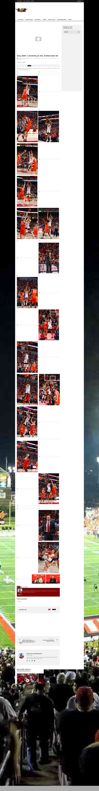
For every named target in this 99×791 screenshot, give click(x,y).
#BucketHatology (29, 723)
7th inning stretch (29, 732)
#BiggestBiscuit (29, 721)
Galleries (19, 1)
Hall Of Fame (26, 1)
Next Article (51, 638)
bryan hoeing (34, 737)
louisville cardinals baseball (23, 750)
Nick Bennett (20, 757)
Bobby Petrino (27, 737)
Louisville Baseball (35, 746)
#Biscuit (36, 721)
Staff (32, 1)
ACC (35, 732)
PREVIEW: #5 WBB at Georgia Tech (48, 641)
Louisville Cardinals (32, 748)
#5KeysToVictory (20, 721)
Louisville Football (36, 750)
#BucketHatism (20, 723)
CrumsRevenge (62, 19)
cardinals (19, 739)
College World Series (38, 739)
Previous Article (26, 638)
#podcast (30, 730)
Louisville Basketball (21, 748)
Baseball (38, 19)
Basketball (29, 19)
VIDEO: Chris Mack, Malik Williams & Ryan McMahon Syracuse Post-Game (27, 642)
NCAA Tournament (34, 755)
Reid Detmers (27, 757)
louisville (27, 746)
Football (21, 19)
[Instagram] (20, 595)
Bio (19, 586)
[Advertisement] (63, 10)
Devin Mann (28, 741)
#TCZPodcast (20, 732)
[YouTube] (21, 595)
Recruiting (51, 19)
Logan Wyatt (20, 746)
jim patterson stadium (37, 741)
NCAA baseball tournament (22, 755)
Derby (45, 19)
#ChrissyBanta (20, 728)
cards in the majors (28, 739)
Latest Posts (24, 586)
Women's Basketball (21, 759)
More (70, 19)
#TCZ (35, 730)
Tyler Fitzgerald (35, 757)
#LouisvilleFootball (21, 730)
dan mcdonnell (20, 741)
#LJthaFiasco (28, 728)
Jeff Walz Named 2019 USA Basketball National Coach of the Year (27, 691)
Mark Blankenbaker (26, 58)
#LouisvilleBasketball (37, 728)
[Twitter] (18, 595)
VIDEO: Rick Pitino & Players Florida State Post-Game (48, 690)
